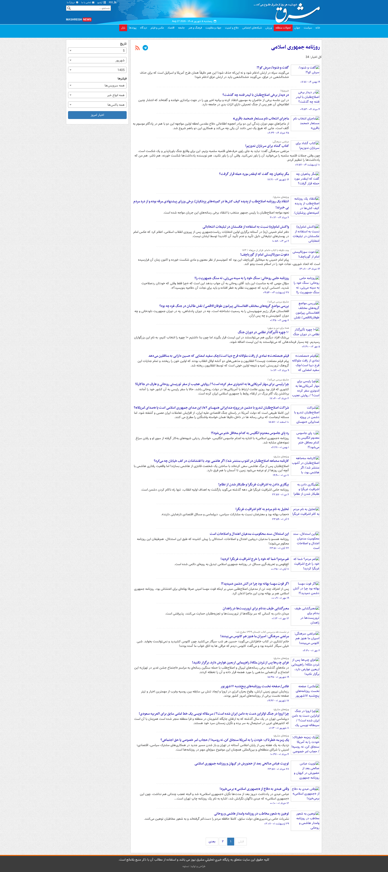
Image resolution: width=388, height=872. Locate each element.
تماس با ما (86, 2)
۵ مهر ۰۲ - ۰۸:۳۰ (311, 347)
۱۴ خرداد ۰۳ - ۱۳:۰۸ (309, 269)
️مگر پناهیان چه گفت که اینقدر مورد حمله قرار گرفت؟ (254, 174)
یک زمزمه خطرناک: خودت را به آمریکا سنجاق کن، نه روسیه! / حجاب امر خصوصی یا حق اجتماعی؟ (225, 740)
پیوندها (133, 28)
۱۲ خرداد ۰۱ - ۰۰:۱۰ (279, 803)
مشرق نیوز (288, 11)
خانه (317, 28)
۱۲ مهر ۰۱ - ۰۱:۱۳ (280, 619)
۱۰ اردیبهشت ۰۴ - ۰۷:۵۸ (307, 165)
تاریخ (123, 44)
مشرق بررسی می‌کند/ (278, 301)
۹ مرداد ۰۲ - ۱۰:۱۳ (280, 370)
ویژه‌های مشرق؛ (281, 456)
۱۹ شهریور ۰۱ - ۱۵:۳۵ (278, 677)
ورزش (268, 28)
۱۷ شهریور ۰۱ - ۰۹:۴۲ (278, 701)
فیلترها (122, 78)
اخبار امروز (97, 114)
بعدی (212, 841)
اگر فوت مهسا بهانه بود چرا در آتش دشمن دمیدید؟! (255, 584)
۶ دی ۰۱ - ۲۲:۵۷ (280, 495)
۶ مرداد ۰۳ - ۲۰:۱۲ (279, 218)
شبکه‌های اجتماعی (252, 28)
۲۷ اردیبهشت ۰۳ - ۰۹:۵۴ (276, 293)
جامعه (181, 28)
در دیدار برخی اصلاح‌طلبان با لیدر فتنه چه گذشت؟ (256, 95)
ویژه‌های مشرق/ (281, 197)
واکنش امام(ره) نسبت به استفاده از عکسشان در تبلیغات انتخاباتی (246, 227)
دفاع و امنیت (232, 28)
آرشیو (100, 2)
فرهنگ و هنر (195, 28)
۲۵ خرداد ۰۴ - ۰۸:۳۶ (278, 133)
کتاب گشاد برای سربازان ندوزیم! (267, 146)
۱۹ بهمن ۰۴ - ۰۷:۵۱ (310, 82)
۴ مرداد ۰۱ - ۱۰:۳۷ (279, 754)
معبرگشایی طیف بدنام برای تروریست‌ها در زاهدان (256, 608)
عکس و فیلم (157, 28)
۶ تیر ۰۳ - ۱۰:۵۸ (280, 241)
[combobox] (97, 50)
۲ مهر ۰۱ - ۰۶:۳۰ (311, 651)
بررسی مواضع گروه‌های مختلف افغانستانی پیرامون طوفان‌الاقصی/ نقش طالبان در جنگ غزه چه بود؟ (224, 306)
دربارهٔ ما (71, 2)
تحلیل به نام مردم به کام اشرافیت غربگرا (262, 509)
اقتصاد (171, 28)
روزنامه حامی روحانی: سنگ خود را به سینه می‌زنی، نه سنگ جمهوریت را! (241, 278)
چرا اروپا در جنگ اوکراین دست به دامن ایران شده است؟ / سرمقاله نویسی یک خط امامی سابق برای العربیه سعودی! (214, 714)
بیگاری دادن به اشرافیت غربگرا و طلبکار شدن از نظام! (253, 484)
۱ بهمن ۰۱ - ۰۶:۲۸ (280, 447)
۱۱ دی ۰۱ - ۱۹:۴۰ (281, 475)
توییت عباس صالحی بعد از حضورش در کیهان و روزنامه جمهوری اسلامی (241, 763)
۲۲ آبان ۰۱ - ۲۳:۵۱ (279, 548)
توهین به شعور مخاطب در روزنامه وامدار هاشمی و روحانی (251, 814)
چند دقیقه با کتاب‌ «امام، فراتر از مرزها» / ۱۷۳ (265, 250)
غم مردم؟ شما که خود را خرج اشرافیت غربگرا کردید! (254, 559)
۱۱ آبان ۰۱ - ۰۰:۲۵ (280, 569)
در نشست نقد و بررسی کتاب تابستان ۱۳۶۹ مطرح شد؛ (262, 632)
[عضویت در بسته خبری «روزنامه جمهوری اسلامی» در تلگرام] (145, 48)
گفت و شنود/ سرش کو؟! (273, 67)
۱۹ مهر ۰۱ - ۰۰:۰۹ (280, 598)
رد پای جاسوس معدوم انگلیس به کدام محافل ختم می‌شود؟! (250, 433)
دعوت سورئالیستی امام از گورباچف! (264, 255)
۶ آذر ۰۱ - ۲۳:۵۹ (280, 519)
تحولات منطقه (283, 28)
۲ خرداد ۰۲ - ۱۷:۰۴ (279, 398)
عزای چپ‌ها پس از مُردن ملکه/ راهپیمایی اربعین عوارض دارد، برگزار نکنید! (240, 662)
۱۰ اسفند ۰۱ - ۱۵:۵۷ (279, 422)
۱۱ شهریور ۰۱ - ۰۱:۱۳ (279, 728)
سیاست (308, 28)
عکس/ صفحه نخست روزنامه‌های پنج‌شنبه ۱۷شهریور (254, 686)
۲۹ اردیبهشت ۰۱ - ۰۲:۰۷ (276, 824)
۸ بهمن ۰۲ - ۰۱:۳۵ (279, 320)
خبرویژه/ (284, 90)
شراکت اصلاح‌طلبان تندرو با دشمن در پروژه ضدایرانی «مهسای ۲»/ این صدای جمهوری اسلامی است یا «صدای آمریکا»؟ (211, 408)
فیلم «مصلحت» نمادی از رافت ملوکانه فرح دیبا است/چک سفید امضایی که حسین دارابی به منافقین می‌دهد (218, 356)
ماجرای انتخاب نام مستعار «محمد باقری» (261, 118)
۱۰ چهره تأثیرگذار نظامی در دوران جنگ (263, 332)
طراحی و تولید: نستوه (194, 866)
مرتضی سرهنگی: (280, 141)
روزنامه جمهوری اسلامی (295, 47)
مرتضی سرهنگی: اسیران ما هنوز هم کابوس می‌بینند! (254, 636)
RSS (111, 2)
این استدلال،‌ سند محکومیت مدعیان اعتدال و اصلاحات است (249, 534)
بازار (123, 28)
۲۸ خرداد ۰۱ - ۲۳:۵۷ (278, 769)
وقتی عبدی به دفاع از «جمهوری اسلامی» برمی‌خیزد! (254, 789)
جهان (297, 28)
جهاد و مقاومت (213, 28)
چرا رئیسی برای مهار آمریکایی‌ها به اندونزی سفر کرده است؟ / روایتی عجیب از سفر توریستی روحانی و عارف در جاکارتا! (212, 384)
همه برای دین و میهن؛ (278, 328)
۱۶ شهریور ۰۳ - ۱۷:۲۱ (278, 180)
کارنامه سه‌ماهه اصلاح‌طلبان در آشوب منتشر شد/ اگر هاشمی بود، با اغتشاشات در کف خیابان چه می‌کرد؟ (221, 461)
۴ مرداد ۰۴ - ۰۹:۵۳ (310, 109)
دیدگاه (143, 28)
